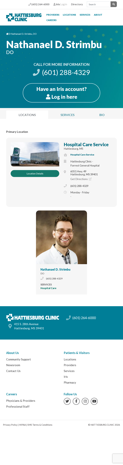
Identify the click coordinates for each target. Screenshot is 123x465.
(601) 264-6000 (40, 4)
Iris (66, 376)
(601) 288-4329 (65, 72)
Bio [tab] (102, 115)
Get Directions (79, 179)
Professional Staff (18, 406)
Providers (52, 14)
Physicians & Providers (20, 400)
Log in (61, 4)
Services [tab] (68, 115)
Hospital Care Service (86, 144)
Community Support (18, 359)
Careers (51, 20)
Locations (69, 14)
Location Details (35, 173)
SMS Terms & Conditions (39, 424)
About (98, 14)
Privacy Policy (10, 424)
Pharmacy (70, 382)
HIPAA (22, 424)
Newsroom (13, 365)
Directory (77, 4)
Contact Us (13, 371)
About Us (12, 353)
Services (85, 14)
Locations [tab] (27, 115)
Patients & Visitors (77, 353)
